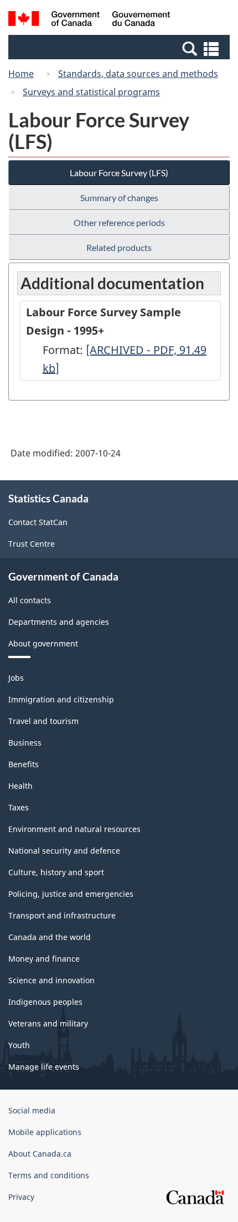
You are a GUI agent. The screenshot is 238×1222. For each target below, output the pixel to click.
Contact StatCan (38, 522)
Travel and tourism (43, 721)
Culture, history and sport (56, 872)
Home (21, 74)
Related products (119, 247)
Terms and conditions (48, 1175)
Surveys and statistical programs (91, 92)
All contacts (29, 600)
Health (20, 786)
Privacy (21, 1197)
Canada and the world (49, 937)
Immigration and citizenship (61, 699)
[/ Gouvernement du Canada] (89, 20)
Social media (31, 1110)
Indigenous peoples (45, 1002)
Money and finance (44, 958)
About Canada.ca (39, 1153)
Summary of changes (119, 197)
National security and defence (64, 850)
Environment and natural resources (74, 829)
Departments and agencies (58, 622)
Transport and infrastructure (62, 915)
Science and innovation (51, 980)
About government (43, 643)
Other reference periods (119, 222)
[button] (120, 48)
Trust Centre (31, 543)
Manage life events (43, 1066)
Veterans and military (48, 1023)
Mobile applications (44, 1132)
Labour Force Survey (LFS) (119, 172)
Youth (19, 1045)
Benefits (23, 764)
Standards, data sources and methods (138, 74)
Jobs (16, 677)
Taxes (18, 807)
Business (25, 742)
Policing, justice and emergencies (70, 894)
